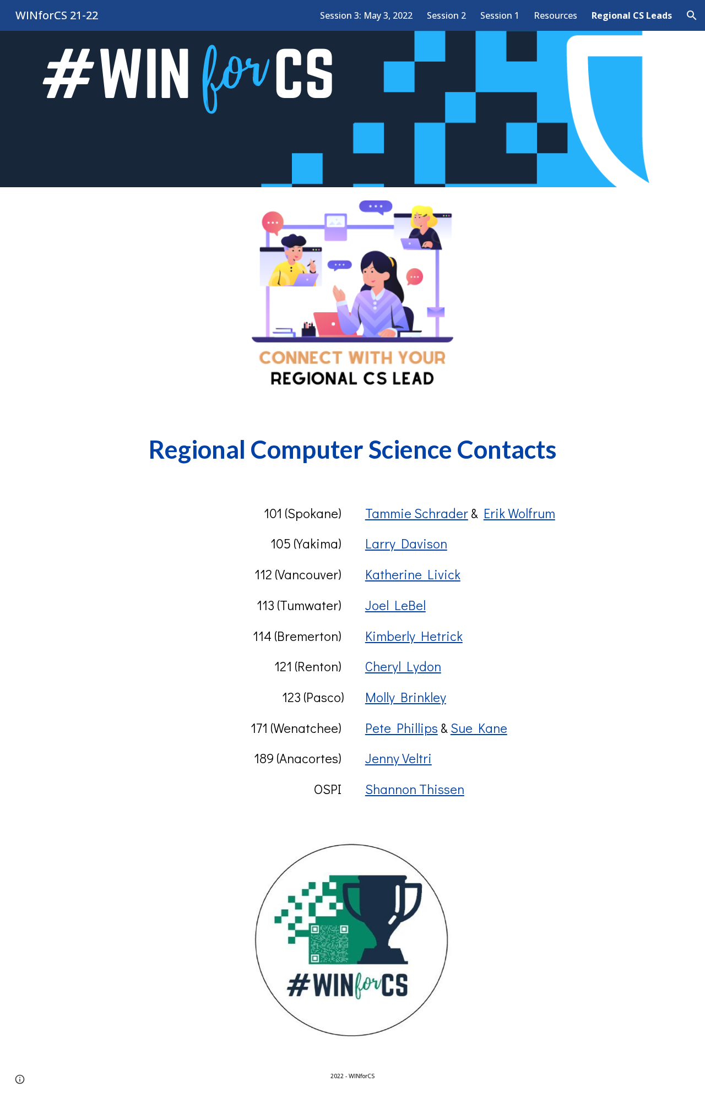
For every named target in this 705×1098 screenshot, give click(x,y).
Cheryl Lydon (403, 666)
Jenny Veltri (398, 758)
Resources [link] (555, 15)
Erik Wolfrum (519, 512)
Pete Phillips (401, 727)
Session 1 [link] (499, 15)
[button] (692, 15)
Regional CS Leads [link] (632, 15)
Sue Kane (479, 727)
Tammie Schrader (416, 512)
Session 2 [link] (446, 15)
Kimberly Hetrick (414, 635)
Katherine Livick (412, 574)
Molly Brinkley (405, 696)
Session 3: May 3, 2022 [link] (366, 15)
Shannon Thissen (414, 788)
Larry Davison (406, 543)
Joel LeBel (395, 604)
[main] (352, 449)
